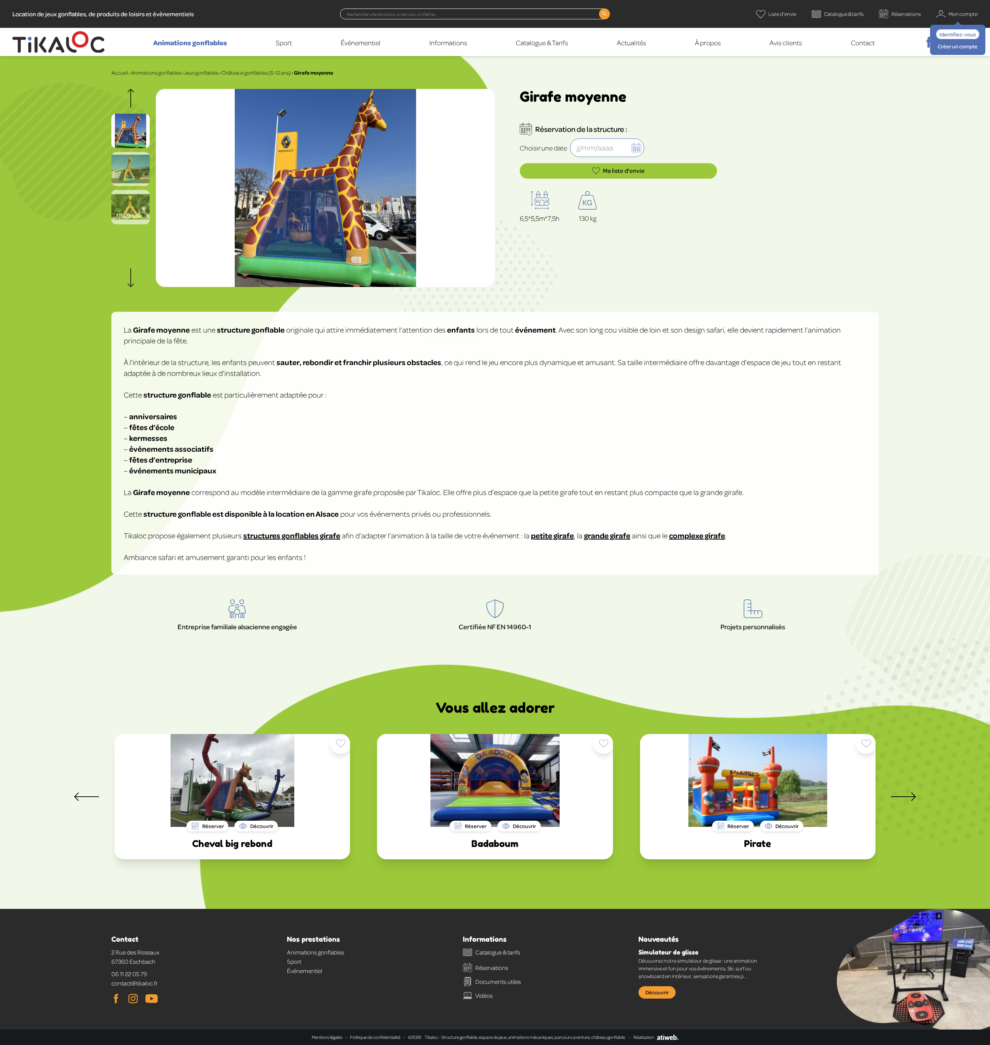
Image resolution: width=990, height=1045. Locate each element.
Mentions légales (327, 1037)
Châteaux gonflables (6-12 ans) (256, 72)
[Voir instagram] (133, 998)
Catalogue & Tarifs (542, 42)
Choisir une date (543, 147)
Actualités (631, 42)
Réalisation (643, 1037)
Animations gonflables (190, 42)
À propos (708, 42)
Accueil (119, 72)
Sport (284, 42)
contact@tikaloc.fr (134, 983)
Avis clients (786, 42)
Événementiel (361, 42)
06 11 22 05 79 (129, 974)
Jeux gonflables (201, 72)
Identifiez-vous (957, 34)
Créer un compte (958, 46)
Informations (448, 42)
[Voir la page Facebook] (116, 998)
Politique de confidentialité (375, 1037)
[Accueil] (58, 42)
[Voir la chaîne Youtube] (151, 998)
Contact (863, 42)
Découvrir (657, 992)
